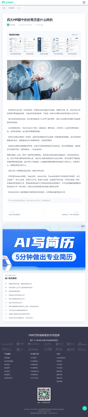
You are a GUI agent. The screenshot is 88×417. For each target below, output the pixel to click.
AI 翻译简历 (34, 364)
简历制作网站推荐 (14, 291)
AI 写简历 (33, 358)
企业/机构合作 (61, 358)
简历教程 (11, 8)
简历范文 (7, 371)
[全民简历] (8, 2)
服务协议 (59, 371)
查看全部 (74, 35)
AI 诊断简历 (34, 368)
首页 (4, 8)
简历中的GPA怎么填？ (16, 303)
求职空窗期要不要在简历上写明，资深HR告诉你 (24, 306)
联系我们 (59, 361)
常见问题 (59, 368)
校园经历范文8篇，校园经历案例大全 (20, 284)
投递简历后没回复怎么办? (17, 295)
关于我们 (59, 364)
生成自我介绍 (34, 371)
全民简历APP (8, 378)
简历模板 (7, 358)
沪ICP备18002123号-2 (44, 411)
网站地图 (59, 381)
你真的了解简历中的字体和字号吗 (19, 314)
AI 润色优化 (34, 361)
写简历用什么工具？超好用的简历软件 (21, 287)
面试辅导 (7, 368)
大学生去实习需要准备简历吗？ (18, 310)
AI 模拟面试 (34, 374)
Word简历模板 (8, 361)
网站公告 (59, 378)
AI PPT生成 (34, 378)
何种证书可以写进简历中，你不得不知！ (21, 318)
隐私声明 (59, 374)
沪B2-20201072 (53, 413)
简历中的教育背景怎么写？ (17, 299)
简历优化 (7, 364)
